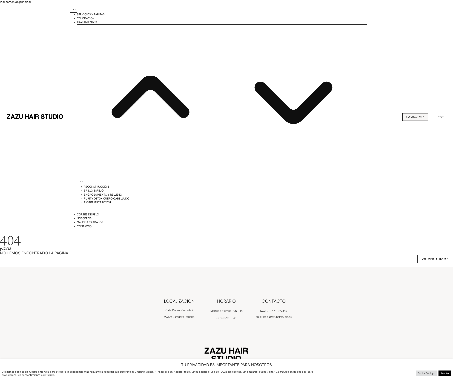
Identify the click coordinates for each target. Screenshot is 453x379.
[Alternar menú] (73, 9)
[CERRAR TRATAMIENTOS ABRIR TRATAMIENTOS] (222, 97)
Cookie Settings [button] (426, 373)
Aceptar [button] (445, 373)
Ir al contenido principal (15, 2)
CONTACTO (274, 301)
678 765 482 (279, 311)
